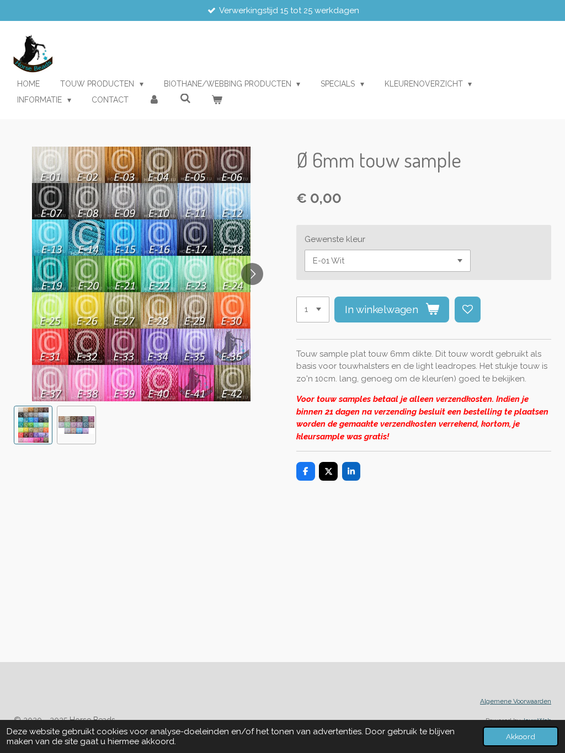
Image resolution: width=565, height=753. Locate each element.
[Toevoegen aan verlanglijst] (468, 309)
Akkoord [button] (520, 736)
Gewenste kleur (335, 239)
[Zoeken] (185, 98)
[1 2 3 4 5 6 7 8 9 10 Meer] (312, 309)
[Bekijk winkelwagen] (216, 100)
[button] (33, 425)
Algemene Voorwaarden (515, 701)
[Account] (154, 100)
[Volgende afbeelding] (252, 274)
